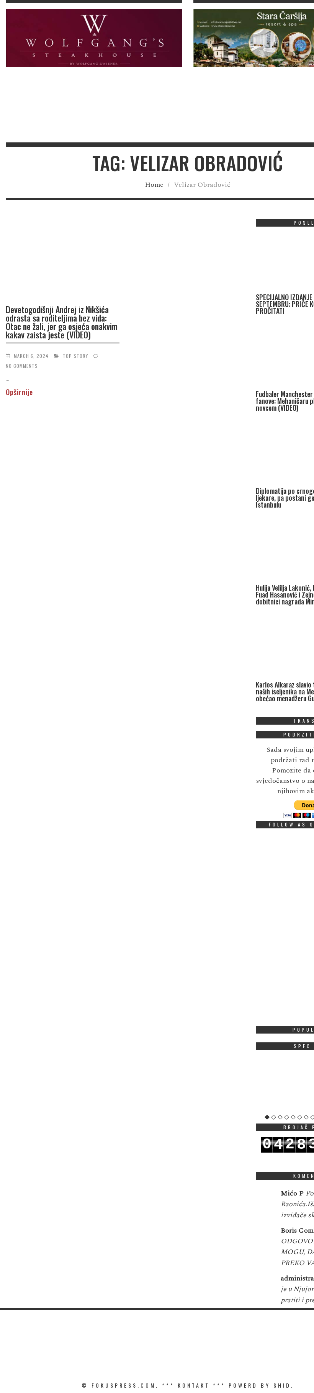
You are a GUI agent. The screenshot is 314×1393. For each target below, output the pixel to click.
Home (154, 185)
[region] (94, 38)
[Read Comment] (264, 1198)
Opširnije (19, 392)
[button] (94, 38)
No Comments (22, 366)
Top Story (75, 356)
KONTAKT (194, 1385)
